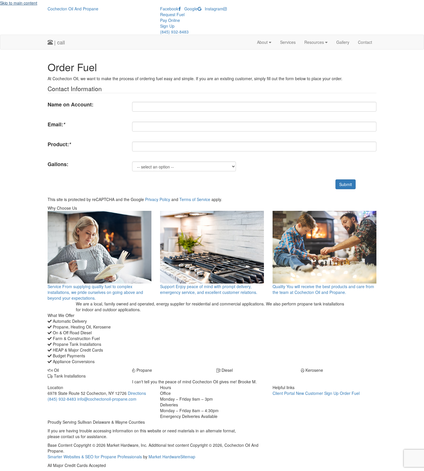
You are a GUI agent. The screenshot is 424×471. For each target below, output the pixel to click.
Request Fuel (172, 14)
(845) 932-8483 (174, 32)
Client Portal (284, 393)
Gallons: (58, 164)
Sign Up (167, 26)
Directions (137, 393)
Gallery (342, 42)
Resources (314, 42)
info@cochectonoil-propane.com (106, 399)
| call (59, 42)
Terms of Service (194, 199)
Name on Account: (70, 104)
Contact (365, 42)
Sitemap (187, 456)
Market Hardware (164, 456)
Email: (56, 124)
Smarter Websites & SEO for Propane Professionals (95, 456)
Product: (59, 144)
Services (288, 42)
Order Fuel (350, 393)
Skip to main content (18, 3)
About (263, 42)
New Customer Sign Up (317, 393)
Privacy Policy (157, 199)
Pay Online (170, 20)
